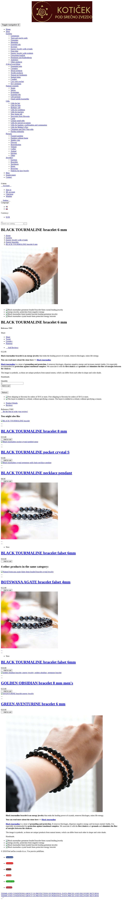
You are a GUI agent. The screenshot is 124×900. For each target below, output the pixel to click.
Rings (13, 166)
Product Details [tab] (12, 403)
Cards (13, 118)
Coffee (13, 149)
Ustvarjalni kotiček (18, 55)
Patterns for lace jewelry (20, 171)
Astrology (14, 60)
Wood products (16, 71)
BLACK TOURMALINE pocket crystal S (35, 452)
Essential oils (16, 45)
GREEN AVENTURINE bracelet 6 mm (33, 704)
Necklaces (15, 164)
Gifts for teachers (17, 112)
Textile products (17, 73)
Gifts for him (15, 105)
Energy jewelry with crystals (21, 49)
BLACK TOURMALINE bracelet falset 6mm (38, 553)
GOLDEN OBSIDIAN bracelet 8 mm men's (37, 683)
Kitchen (14, 153)
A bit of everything (13, 64)
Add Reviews (12, 348)
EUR (8, 217)
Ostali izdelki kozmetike (20, 99)
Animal (13, 151)
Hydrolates (15, 92)
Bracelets (14, 162)
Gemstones (15, 36)
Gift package (15, 97)
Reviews (9, 405)
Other (13, 155)
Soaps (13, 88)
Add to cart (6, 386)
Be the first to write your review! (14, 411)
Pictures (9, 134)
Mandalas (14, 42)
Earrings (14, 160)
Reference (5, 409)
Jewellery (9, 158)
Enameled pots (16, 66)
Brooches (14, 168)
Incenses (14, 47)
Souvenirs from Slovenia (20, 116)
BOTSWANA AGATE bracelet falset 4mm (35, 582)
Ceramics (14, 68)
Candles (14, 79)
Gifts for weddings (18, 110)
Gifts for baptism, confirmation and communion (29, 125)
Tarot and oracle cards (19, 38)
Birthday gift (15, 108)
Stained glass (16, 77)
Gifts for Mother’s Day (19, 127)
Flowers (14, 142)
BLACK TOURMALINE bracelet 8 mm (34, 431)
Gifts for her (15, 103)
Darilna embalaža (17, 132)
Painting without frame (19, 138)
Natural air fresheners (19, 75)
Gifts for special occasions (21, 123)
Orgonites (14, 40)
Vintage (14, 147)
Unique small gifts (18, 121)
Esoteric (9, 34)
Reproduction (16, 145)
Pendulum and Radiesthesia (21, 58)
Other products (16, 62)
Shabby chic (15, 140)
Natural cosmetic (12, 86)
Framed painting (17, 136)
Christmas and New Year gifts (22, 129)
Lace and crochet (17, 81)
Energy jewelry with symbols (22, 53)
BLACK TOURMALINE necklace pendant (36, 473)
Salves (13, 90)
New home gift (16, 114)
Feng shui (14, 51)
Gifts (8, 101)
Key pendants (16, 84)
